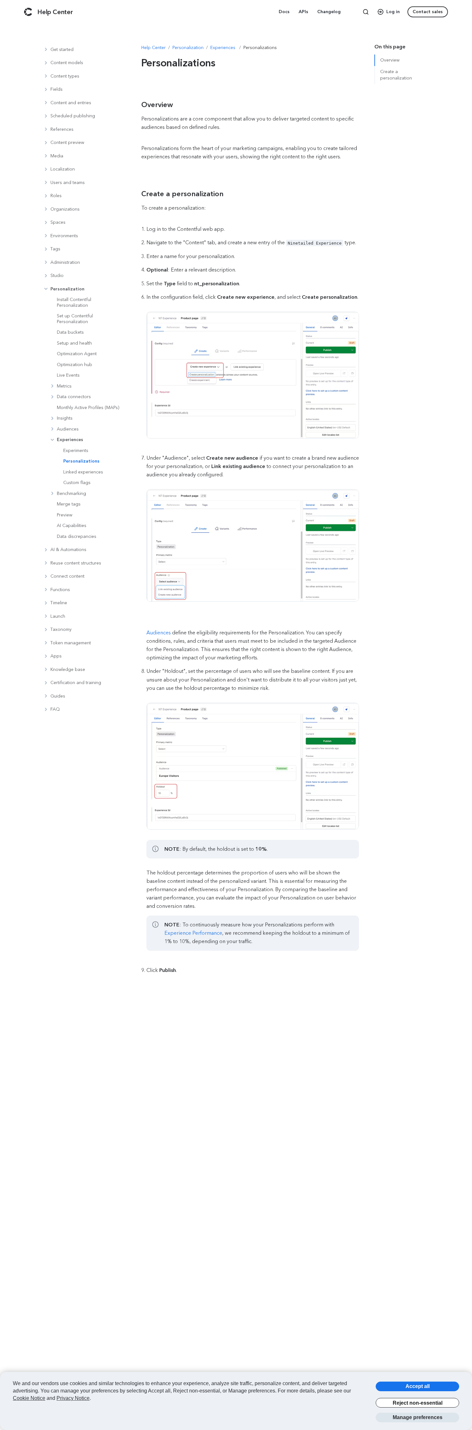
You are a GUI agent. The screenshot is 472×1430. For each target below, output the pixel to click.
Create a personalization (396, 75)
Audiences (158, 633)
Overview (389, 60)
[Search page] (366, 12)
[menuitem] (285, 12)
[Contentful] (28, 12)
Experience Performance (193, 933)
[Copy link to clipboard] (152, 105)
